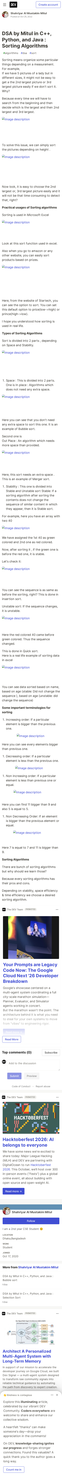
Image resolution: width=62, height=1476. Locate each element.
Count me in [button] (13, 1469)
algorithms (10, 53)
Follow (31, 1221)
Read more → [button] (13, 1191)
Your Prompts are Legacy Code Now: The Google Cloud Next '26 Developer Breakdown (30, 973)
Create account (48, 4)
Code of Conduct (21, 1086)
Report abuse (43, 1086)
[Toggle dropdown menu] (57, 909)
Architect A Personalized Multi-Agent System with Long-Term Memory (27, 1356)
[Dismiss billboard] (57, 1395)
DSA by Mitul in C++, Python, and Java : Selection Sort (27, 1297)
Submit (14, 1076)
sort (33, 53)
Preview (32, 1076)
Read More (11, 1039)
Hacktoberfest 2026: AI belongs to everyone (28, 1142)
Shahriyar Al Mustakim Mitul (29, 13)
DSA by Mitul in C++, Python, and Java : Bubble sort (27, 1280)
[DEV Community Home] (13, 4)
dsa (24, 53)
